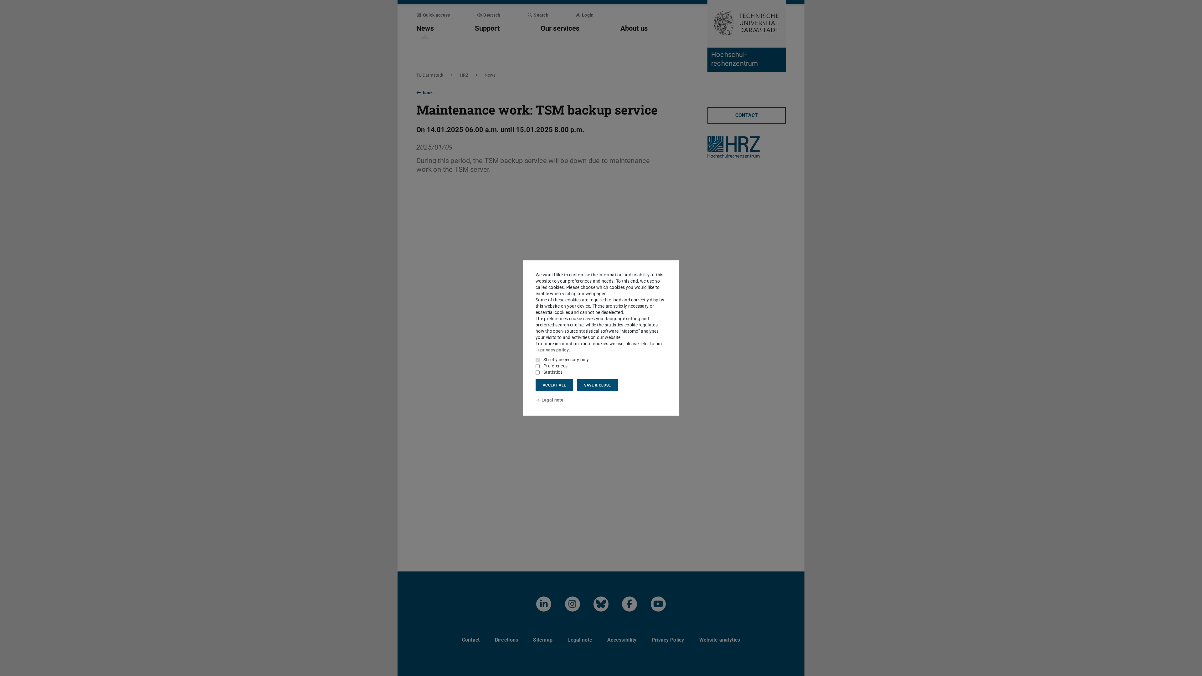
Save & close (597, 385)
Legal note (553, 399)
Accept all (554, 385)
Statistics (552, 372)
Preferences (555, 365)
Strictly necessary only (566, 359)
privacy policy (554, 349)
